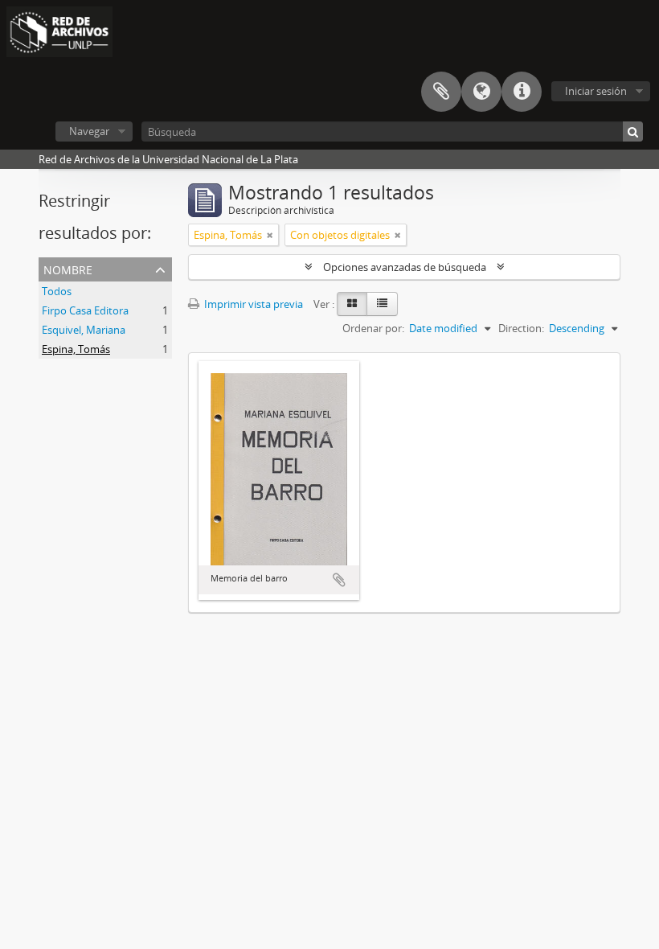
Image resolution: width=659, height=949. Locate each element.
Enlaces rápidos (521, 92)
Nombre (67, 268)
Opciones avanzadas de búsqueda (405, 267)
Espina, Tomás (76, 349)
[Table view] (382, 304)
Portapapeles (441, 92)
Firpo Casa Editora (85, 310)
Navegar (89, 131)
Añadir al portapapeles (339, 580)
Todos (57, 291)
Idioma (481, 92)
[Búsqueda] (633, 131)
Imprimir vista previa (252, 304)
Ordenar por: (373, 328)
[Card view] (352, 304)
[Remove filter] (270, 235)
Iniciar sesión (596, 91)
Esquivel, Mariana (83, 329)
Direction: (521, 328)
